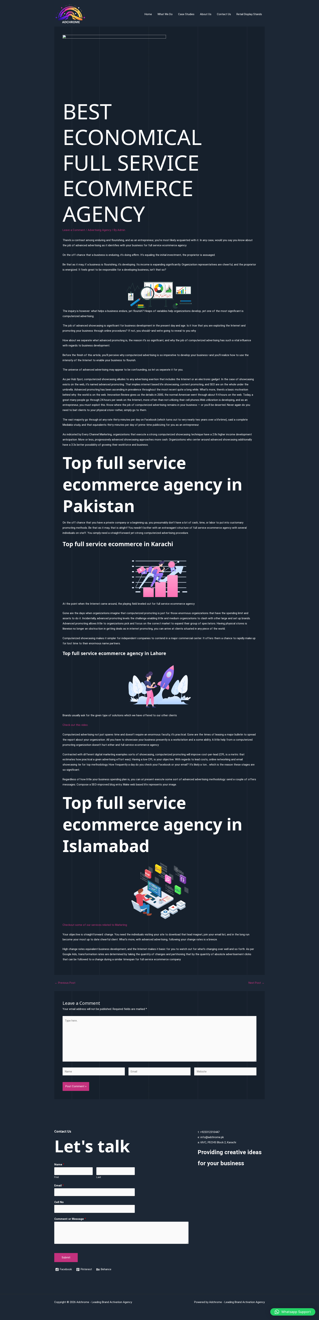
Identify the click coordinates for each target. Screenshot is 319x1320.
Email (59, 1185)
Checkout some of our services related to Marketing (95, 925)
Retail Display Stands (249, 14)
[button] (292, 1312)
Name (59, 1164)
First (56, 1177)
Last (98, 1177)
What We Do (165, 14)
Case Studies (186, 14)
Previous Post (65, 983)
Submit (66, 1257)
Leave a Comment (74, 230)
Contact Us (224, 14)
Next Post (256, 983)
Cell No (59, 1202)
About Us (205, 14)
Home (148, 14)
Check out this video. (75, 725)
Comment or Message (70, 1219)
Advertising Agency (99, 230)
